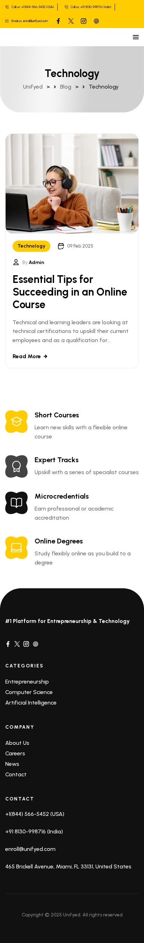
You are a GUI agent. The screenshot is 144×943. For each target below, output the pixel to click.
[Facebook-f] (8, 643)
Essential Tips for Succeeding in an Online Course (70, 292)
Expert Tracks (57, 460)
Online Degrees (59, 541)
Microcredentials (62, 496)
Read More (27, 356)
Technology (31, 246)
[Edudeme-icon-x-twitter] (17, 643)
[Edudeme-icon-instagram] (26, 643)
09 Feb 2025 (80, 246)
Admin (36, 262)
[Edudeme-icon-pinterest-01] (35, 643)
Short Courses (57, 415)
